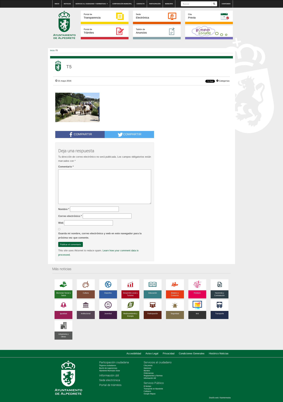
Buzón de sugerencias (108, 368)
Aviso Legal (151, 353)
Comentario (66, 166)
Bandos (147, 371)
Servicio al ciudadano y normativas (90, 4)
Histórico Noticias (218, 353)
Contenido (226, 4)
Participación (155, 4)
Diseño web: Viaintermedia (220, 398)
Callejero (147, 391)
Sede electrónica (109, 380)
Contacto (140, 4)
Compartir (83, 134)
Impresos (147, 368)
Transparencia (92, 16)
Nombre (63, 209)
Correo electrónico (70, 216)
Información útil (109, 375)
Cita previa (148, 365)
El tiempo (147, 386)
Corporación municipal (122, 4)
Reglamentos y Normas (153, 376)
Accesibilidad (133, 353)
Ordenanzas (149, 373)
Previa (192, 16)
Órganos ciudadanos (107, 365)
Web (60, 222)
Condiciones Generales (191, 353)
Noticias (67, 4)
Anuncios (141, 31)
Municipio (169, 4)
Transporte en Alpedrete (153, 389)
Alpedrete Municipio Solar (109, 371)
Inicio (57, 4)
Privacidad (168, 353)
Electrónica (142, 16)
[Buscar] (214, 3)
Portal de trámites (110, 385)
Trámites (89, 31)
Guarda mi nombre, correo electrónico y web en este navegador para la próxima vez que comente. (100, 235)
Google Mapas (150, 394)
